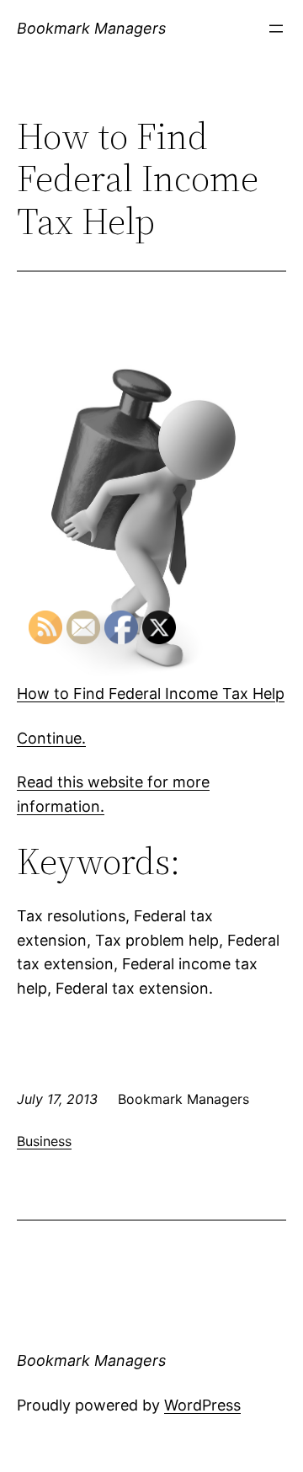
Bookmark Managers (91, 28)
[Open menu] (276, 29)
